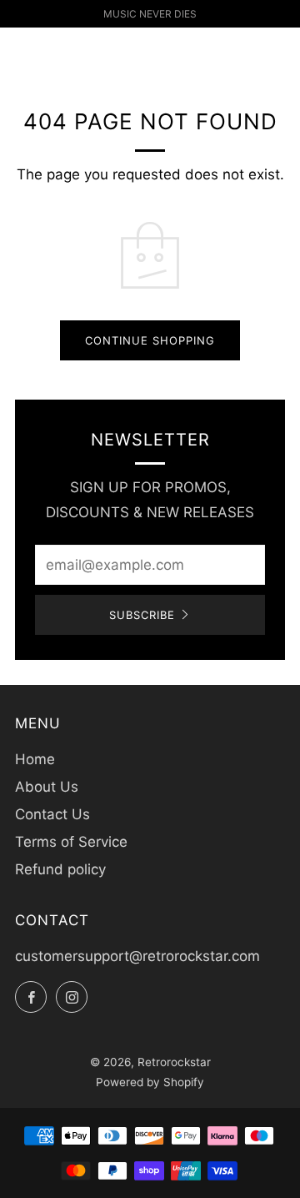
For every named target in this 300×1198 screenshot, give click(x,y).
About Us (46, 786)
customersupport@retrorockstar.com (137, 956)
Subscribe (142, 615)
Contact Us (52, 814)
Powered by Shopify (150, 1082)
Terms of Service (71, 841)
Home (35, 759)
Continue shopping (150, 340)
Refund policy (60, 869)
